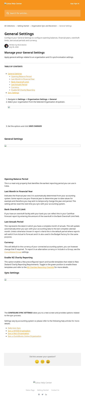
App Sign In (74, 3)
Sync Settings (13, 92)
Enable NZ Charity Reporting (23, 90)
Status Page (30, 390)
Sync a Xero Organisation (18, 333)
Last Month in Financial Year (23, 79)
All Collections (9, 26)
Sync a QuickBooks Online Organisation (24, 336)
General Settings (15, 73)
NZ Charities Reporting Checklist (40, 267)
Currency (15, 87)
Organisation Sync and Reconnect (44, 26)
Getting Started (23, 26)
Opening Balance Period (21, 76)
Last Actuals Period (19, 84)
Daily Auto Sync (14, 328)
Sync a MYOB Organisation (19, 331)
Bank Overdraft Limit (20, 82)
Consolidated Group (12, 252)
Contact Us (55, 390)
